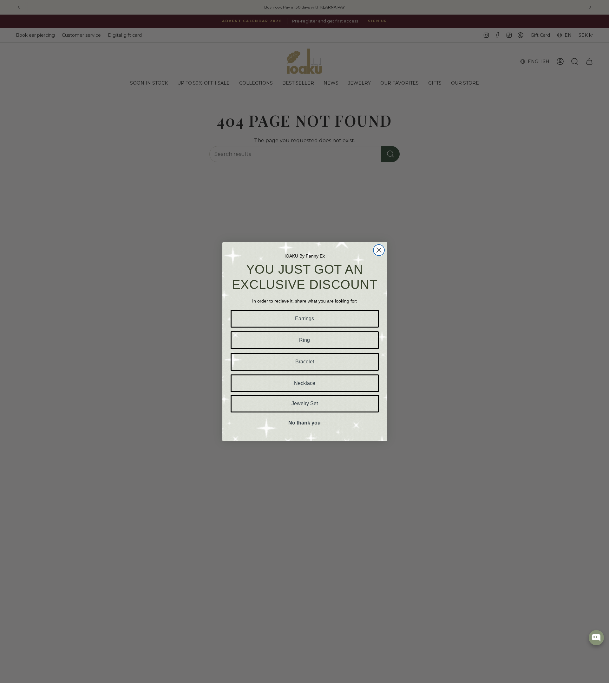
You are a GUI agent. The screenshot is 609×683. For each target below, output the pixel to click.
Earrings (304, 318)
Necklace (304, 383)
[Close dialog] (378, 250)
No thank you (304, 422)
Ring (304, 340)
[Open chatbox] (596, 637)
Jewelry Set (304, 403)
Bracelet (304, 361)
